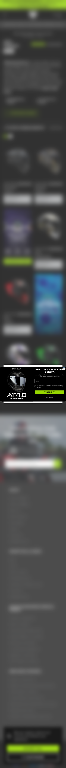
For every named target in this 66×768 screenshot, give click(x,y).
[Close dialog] (64, 368)
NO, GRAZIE (49, 397)
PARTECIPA (49, 392)
